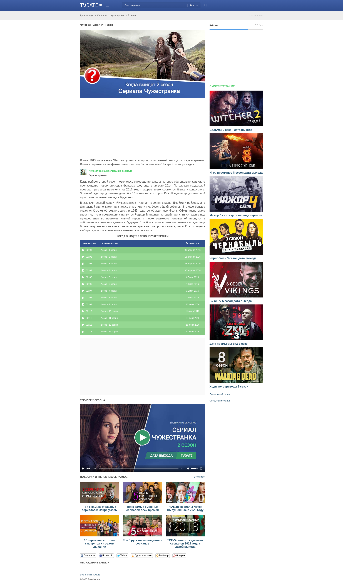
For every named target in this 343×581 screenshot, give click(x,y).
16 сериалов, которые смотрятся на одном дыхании (99, 543)
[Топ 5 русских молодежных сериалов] (142, 535)
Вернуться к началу (90, 574)
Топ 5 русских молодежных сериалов (142, 542)
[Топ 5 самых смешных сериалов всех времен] (142, 502)
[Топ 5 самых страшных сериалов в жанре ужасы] (99, 502)
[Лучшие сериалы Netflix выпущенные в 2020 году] (185, 502)
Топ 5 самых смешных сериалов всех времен (142, 508)
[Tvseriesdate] (89, 5)
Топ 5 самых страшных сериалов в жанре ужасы (100, 508)
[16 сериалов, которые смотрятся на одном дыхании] (99, 535)
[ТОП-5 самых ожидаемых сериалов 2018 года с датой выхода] (185, 535)
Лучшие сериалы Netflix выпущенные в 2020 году (185, 508)
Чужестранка (110, 170)
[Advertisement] (110, 128)
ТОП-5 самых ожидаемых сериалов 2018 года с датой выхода (185, 543)
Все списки (199, 477)
